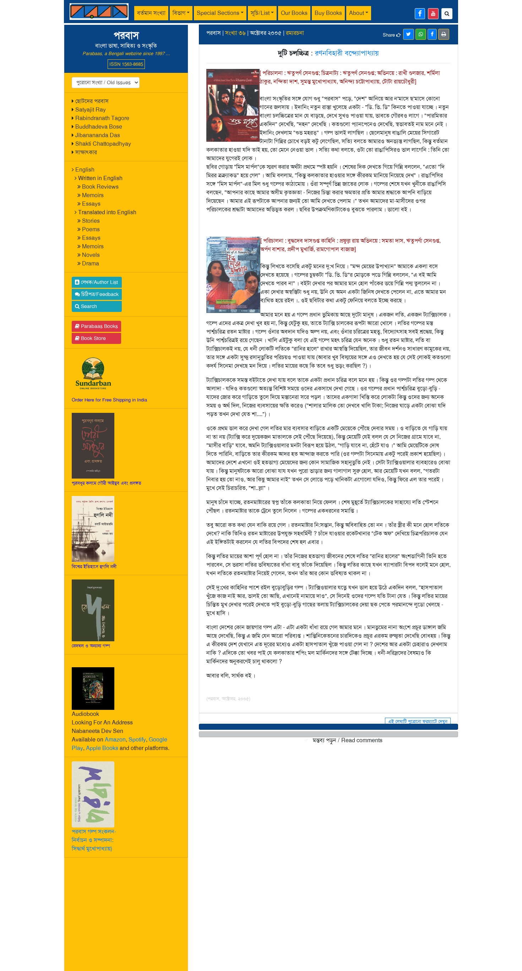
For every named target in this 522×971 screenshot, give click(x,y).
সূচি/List (260, 13)
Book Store (93, 338)
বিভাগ (179, 13)
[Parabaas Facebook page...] (420, 13)
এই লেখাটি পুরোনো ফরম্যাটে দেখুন (417, 721)
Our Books (294, 13)
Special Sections (218, 13)
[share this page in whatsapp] (420, 34)
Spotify (137, 739)
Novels (91, 255)
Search (88, 306)
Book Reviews (100, 186)
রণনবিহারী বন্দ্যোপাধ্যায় (347, 53)
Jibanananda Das (97, 135)
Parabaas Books (99, 326)
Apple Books (102, 748)
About (356, 13)
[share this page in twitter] (408, 34)
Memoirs (93, 195)
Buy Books (328, 13)
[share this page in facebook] (432, 34)
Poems (91, 229)
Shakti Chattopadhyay (103, 143)
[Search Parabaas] (446, 13)
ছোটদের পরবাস (92, 101)
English (84, 169)
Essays (91, 203)
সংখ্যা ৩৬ (235, 33)
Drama (90, 263)
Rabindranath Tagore (102, 118)
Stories (91, 221)
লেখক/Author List (99, 282)
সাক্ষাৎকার (86, 152)
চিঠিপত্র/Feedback (99, 294)
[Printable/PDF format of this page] (443, 34)
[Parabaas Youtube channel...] (433, 13)
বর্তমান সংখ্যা (151, 13)
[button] (328, 727)
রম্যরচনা (295, 33)
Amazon (115, 739)
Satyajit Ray (90, 109)
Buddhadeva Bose (98, 126)
